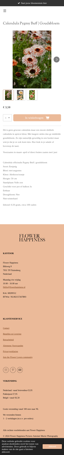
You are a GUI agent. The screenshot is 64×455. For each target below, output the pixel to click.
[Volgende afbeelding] (57, 59)
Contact (6, 328)
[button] (8, 95)
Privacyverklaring (10, 351)
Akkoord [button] (52, 446)
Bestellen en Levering (12, 334)
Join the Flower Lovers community (18, 357)
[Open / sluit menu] (4, 11)
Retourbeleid (8, 340)
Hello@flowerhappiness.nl (14, 287)
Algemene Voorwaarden (13, 346)
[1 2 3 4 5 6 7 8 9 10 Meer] (7, 117)
